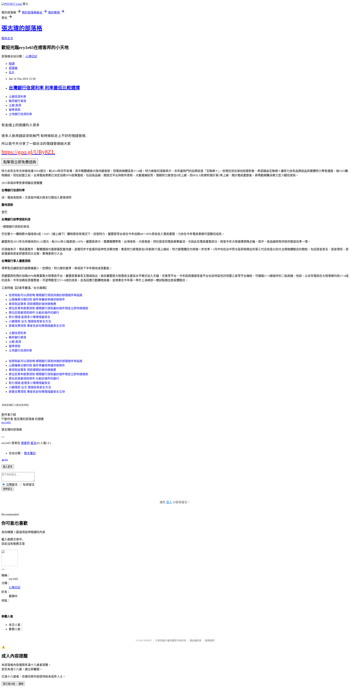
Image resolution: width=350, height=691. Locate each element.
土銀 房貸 (15, 105)
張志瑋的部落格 (21, 28)
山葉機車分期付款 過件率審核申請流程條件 (37, 299)
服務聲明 (209, 640)
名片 (12, 72)
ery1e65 (6, 422)
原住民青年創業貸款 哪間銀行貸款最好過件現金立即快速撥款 (48, 308)
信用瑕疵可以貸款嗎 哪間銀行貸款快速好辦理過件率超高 (45, 295)
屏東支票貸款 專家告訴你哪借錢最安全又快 (37, 325)
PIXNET (148, 640)
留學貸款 (14, 109)
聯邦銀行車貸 (17, 101)
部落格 (13, 68)
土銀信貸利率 (17, 96)
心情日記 (31, 56)
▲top (4, 459)
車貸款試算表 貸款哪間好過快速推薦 (32, 303)
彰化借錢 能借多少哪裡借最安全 (29, 317)
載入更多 (7, 466)
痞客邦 (25, 443)
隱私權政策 (195, 640)
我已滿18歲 (9, 683)
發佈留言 (7, 489)
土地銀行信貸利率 (20, 114)
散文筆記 (30, 453)
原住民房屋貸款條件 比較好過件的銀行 (34, 312)
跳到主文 (7, 38)
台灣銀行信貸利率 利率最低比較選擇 (44, 87)
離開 (21, 683)
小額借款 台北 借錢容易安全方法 (30, 321)
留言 (33, 443)
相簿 (12, 63)
